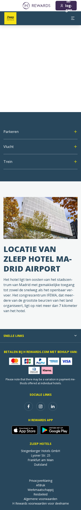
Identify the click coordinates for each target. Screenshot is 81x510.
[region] (40, 68)
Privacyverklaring (40, 481)
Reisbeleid (40, 494)
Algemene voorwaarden (40, 499)
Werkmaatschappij (41, 490)
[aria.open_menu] (73, 18)
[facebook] (28, 406)
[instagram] (40, 406)
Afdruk (40, 485)
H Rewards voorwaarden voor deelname (40, 503)
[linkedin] (52, 406)
